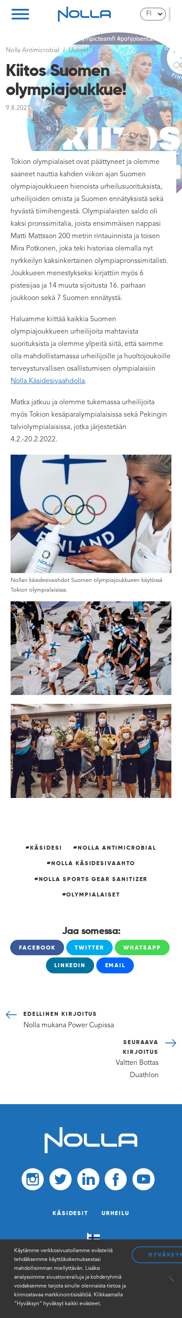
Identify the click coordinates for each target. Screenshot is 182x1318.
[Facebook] (116, 1181)
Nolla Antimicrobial (32, 50)
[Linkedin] (88, 1181)
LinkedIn (70, 965)
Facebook (37, 947)
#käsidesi (44, 847)
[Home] (91, 1152)
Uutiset (79, 50)
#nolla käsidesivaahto (91, 863)
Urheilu (115, 1213)
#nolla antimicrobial (114, 847)
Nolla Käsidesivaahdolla (48, 381)
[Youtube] (144, 1181)
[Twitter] (60, 1181)
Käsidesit (70, 1213)
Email (115, 965)
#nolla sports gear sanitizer (91, 879)
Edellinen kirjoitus (68, 1019)
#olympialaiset (91, 894)
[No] (171, 1278)
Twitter (89, 947)
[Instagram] (33, 1181)
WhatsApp (142, 947)
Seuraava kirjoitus (137, 1058)
